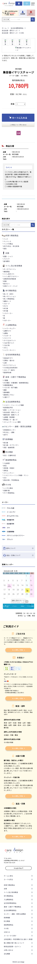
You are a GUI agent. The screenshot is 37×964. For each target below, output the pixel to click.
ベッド (5, 239)
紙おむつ (6, 284)
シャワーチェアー (9, 328)
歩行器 (5, 311)
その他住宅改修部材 (10, 368)
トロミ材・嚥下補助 (10, 387)
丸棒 (5, 363)
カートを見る (8, 879)
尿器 (5, 281)
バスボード (7, 336)
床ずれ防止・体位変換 (11, 246)
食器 (5, 390)
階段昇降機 (7, 372)
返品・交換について (13, 555)
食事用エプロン (8, 395)
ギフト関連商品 (8, 493)
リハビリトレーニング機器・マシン (16, 475)
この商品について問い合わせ (18, 125)
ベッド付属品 (8, 244)
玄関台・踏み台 (8, 360)
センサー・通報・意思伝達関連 (15, 914)
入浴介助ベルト (8, 343)
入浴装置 (6, 463)
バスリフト (7, 338)
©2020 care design (18, 962)
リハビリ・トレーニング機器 (13, 405)
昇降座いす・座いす (10, 419)
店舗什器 (6, 490)
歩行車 (5, 308)
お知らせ (7, 932)
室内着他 (6, 261)
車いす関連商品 (8, 299)
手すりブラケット (9, 365)
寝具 (5, 249)
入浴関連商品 (8, 899)
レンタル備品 (8, 488)
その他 (6, 928)
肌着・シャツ (8, 256)
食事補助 (6, 392)
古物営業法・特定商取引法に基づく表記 (18, 939)
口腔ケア (6, 397)
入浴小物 (6, 345)
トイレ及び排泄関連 (11, 892)
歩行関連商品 (8, 896)
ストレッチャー (8, 473)
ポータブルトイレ (9, 269)
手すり (5, 306)
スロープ (6, 304)
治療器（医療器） (9, 417)
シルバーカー (8, 313)
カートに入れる (19, 117)
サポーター (7, 320)
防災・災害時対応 (9, 455)
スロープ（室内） (9, 370)
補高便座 (6, 271)
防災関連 (7, 921)
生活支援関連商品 (10, 910)
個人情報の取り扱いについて (14, 943)
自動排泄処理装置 (9, 279)
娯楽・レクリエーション (12, 410)
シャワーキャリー (9, 350)
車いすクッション (9, 296)
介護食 (5, 380)
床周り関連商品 (9, 885)
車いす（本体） (8, 294)
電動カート (7, 301)
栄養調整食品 (8, 385)
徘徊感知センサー (9, 430)
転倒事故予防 (8, 407)
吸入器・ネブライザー (11, 445)
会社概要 (7, 954)
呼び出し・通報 (8, 432)
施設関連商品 (8, 925)
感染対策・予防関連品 (11, 480)
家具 (5, 466)
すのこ (5, 348)
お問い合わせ (8, 950)
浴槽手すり (7, 331)
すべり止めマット (9, 340)
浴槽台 (5, 333)
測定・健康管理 (8, 447)
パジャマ (6, 259)
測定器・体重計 (8, 468)
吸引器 (5, 443)
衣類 (5, 889)
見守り (5, 435)
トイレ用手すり (8, 274)
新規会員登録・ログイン (12, 946)
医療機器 (7, 918)
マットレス (7, 241)
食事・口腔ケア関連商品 (12, 907)
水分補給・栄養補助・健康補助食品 (16, 383)
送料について (10, 548)
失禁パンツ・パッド (10, 286)
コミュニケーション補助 (12, 422)
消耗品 (5, 470)
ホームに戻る (8, 876)
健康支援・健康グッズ (11, 415)
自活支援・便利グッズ (11, 412)
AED (5, 478)
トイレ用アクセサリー (11, 276)
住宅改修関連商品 (10, 903)
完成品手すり (8, 358)
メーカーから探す (10, 936)
